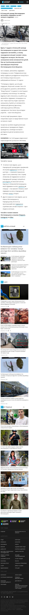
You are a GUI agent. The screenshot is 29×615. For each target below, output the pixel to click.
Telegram (22, 215)
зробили (21, 186)
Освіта (17, 544)
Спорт (2, 565)
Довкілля (3, 549)
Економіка (4, 544)
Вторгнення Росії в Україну (6, 8)
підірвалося (19, 204)
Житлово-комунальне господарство (7, 552)
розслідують (7, 182)
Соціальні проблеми (21, 563)
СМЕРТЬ (19, 6)
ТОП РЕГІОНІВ (13, 6)
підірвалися (13, 170)
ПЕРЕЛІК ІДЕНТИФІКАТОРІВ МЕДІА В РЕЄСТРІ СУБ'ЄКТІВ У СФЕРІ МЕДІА (21, 586)
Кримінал (3, 542)
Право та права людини (5, 555)
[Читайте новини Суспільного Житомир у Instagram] (4, 597)
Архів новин (18, 574)
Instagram (4, 217)
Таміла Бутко (7, 20)
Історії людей (19, 558)
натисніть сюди (19, 609)
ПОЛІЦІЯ (2, 6)
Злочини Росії (5, 563)
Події (2, 539)
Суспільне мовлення (6, 577)
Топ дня (17, 568)
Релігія (17, 561)
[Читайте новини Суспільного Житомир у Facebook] (2, 597)
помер (10, 193)
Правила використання (19, 578)
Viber (11, 217)
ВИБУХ (7, 6)
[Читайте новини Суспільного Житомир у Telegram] (12, 597)
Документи (18, 580)
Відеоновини (12, 10)
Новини (3, 531)
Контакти (3, 574)
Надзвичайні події (18, 8)
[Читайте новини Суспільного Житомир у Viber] (10, 597)
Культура (17, 542)
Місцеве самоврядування (20, 555)
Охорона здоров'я (20, 549)
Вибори (3, 546)
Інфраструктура (19, 551)
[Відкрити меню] (28, 2)
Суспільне (19, 608)
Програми (3, 584)
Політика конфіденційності (6, 581)
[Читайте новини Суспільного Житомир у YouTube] (7, 597)
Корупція (17, 539)
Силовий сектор (5, 558)
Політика (3, 561)
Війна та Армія (4, 10)
